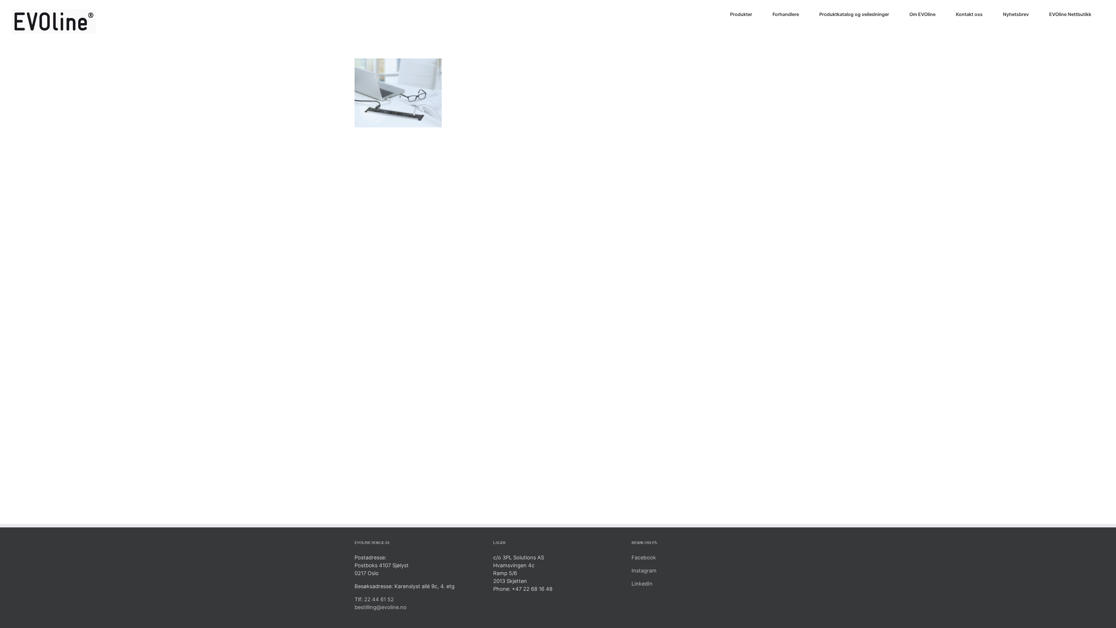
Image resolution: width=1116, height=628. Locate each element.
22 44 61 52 (379, 599)
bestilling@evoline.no (381, 607)
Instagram (644, 571)
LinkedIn (642, 584)
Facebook (644, 557)
